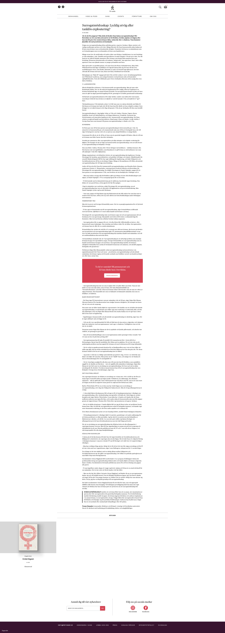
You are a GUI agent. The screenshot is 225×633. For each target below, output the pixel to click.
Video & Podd (91, 16)
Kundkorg (165, 7)
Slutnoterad (28, 566)
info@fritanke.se (65, 625)
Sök (160, 7)
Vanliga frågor (128, 625)
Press (115, 625)
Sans (107, 16)
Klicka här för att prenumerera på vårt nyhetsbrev (112, 1)
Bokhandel (73, 16)
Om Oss (153, 16)
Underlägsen (28, 559)
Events (121, 16)
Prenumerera (112, 275)
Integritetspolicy (146, 625)
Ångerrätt (5, 630)
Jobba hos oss (102, 625)
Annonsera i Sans (84, 625)
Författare (137, 16)
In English (162, 625)
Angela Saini (28, 556)
